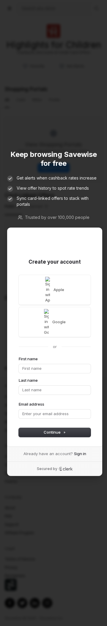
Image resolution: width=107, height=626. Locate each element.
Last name (28, 380)
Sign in (80, 453)
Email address (31, 404)
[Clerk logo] (66, 469)
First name (28, 358)
